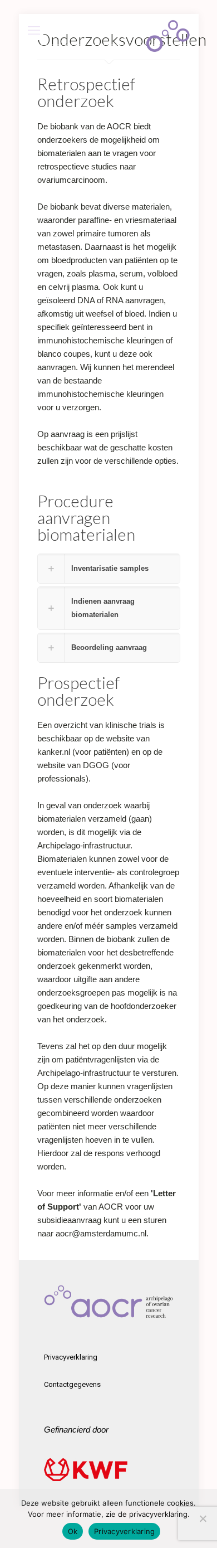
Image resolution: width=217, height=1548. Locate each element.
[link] (108, 569)
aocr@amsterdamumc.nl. (103, 1233)
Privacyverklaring (70, 1357)
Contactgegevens (72, 1384)
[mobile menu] (33, 30)
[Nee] (203, 1518)
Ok (73, 1531)
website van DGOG (73, 765)
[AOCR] (168, 28)
